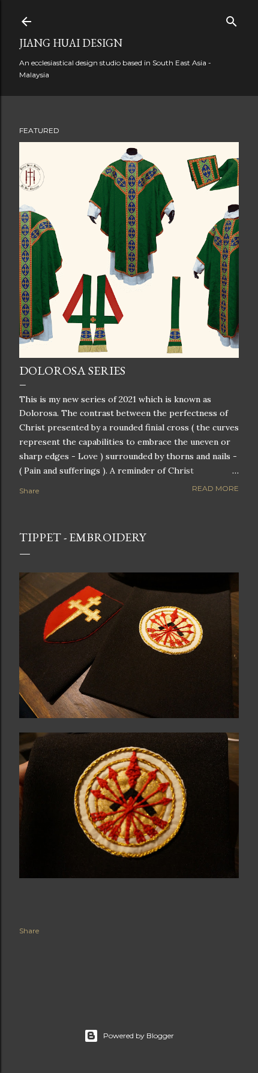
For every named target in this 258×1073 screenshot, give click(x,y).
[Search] (231, 19)
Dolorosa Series (72, 370)
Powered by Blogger (138, 1035)
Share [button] (29, 490)
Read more (215, 488)
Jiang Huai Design (70, 43)
